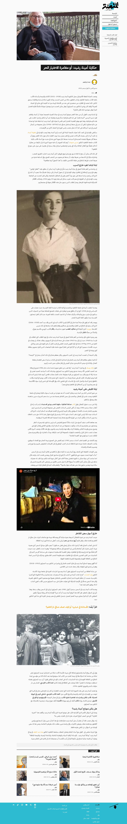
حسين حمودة (74, 142)
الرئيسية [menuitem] (114, 13)
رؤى (95, 74)
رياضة (87, 815)
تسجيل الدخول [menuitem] (112, 24)
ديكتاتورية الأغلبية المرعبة (94, 757)
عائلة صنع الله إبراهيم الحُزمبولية (48, 772)
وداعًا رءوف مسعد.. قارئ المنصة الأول (90, 772)
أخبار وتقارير (86, 805)
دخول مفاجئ (96, 822)
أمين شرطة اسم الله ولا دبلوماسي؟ (48, 784)
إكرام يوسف (89, 368)
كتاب (73, 404)
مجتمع (98, 812)
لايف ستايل (86, 818)
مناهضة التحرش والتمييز (112, 44)
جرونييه (89, 329)
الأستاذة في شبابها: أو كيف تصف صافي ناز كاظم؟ (67, 607)
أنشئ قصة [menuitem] (114, 21)
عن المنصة (64, 805)
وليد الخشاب (88, 574)
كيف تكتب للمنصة (112, 35)
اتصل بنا (65, 812)
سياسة (98, 808)
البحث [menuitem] (115, 17)
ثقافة (88, 812)
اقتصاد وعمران (85, 808)
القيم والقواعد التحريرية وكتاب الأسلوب (111, 39)
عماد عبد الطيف (38, 732)
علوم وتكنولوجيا (95, 818)
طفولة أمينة (32, 132)
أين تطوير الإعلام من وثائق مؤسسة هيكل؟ (89, 784)
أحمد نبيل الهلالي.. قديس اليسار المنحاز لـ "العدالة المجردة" (42, 757)
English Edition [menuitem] (110, 28)
